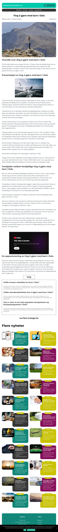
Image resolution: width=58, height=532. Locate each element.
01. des (20, 413)
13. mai (20, 348)
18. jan (48, 380)
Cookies (31, 10)
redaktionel (52, 19)
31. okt (20, 429)
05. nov (48, 413)
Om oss (25, 10)
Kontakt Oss (38, 10)
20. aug (20, 332)
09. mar (48, 364)
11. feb (20, 380)
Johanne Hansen (16, 19)
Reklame (18, 10)
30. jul (48, 445)
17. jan (48, 494)
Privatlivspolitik (31, 529)
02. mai (48, 348)
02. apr (20, 364)
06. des (48, 397)
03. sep (48, 429)
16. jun (48, 332)
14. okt (48, 461)
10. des (20, 397)
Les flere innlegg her (29, 318)
